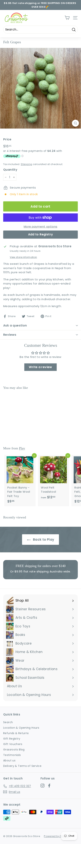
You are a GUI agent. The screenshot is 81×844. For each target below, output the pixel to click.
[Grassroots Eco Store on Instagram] (42, 785)
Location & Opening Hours (21, 728)
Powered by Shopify (57, 836)
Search (8, 722)
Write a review (40, 367)
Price (7, 139)
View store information (23, 257)
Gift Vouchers (12, 744)
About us (9, 760)
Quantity (10, 169)
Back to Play (43, 539)
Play (22, 448)
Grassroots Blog (14, 749)
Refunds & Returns (16, 733)
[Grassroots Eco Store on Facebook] (49, 785)
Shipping (26, 164)
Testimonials (12, 755)
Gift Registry (11, 738)
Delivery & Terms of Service (22, 766)
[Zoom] (75, 123)
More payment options (40, 226)
